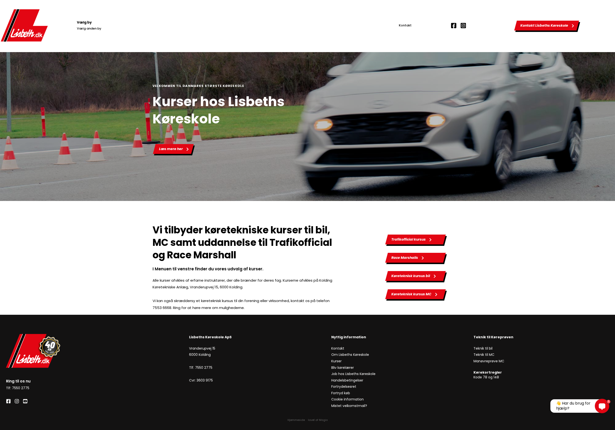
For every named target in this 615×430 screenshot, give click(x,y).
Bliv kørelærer (343, 367)
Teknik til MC (484, 354)
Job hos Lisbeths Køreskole (353, 373)
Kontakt (405, 25)
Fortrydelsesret (344, 386)
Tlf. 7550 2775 (200, 367)
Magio (323, 420)
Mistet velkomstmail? (349, 405)
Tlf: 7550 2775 (17, 388)
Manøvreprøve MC (489, 361)
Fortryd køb (341, 393)
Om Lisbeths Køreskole (350, 354)
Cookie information (348, 399)
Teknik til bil (483, 348)
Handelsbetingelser (347, 380)
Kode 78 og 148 (486, 377)
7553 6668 (162, 307)
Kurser (336, 361)
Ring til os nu (18, 381)
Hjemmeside (296, 420)
